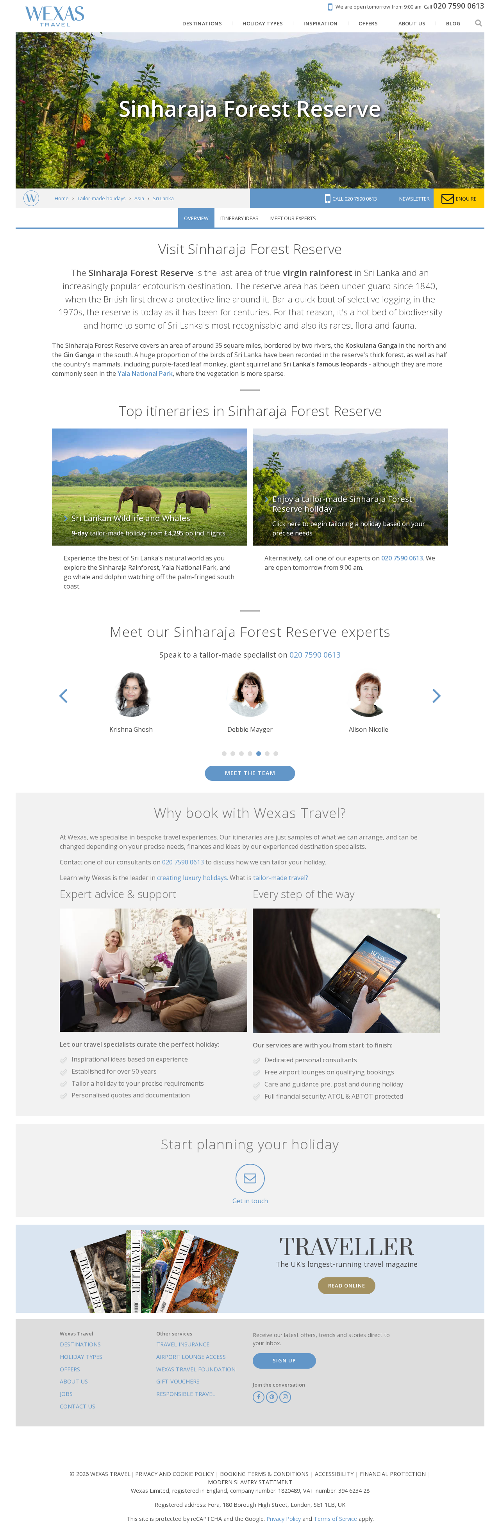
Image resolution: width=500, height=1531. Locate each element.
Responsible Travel (185, 1394)
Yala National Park (145, 373)
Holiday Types (81, 1356)
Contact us (77, 1406)
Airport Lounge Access (191, 1356)
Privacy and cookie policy (175, 1474)
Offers (70, 1369)
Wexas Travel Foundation (196, 1369)
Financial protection (393, 1474)
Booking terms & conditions (265, 1474)
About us (74, 1381)
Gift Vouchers (178, 1381)
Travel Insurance (182, 1344)
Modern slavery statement (250, 1482)
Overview (196, 218)
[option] (131, 701)
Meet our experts (293, 218)
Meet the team (250, 773)
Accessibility (335, 1474)
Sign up (284, 1360)
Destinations (80, 1344)
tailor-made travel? (280, 877)
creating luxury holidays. (193, 877)
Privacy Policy (283, 1518)
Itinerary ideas (239, 218)
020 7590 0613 (315, 654)
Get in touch (250, 1201)
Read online (346, 1285)
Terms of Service (335, 1518)
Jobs (66, 1394)
